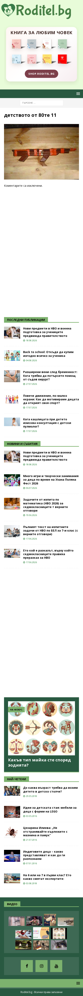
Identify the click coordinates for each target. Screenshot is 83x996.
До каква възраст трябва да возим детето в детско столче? (50, 789)
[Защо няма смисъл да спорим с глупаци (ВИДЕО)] (66, 922)
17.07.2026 (31, 407)
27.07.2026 (31, 383)
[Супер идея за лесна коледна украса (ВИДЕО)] (23, 934)
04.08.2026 (31, 360)
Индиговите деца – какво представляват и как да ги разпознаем (44, 855)
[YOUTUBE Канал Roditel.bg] (56, 966)
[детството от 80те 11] (41, 177)
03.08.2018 (31, 883)
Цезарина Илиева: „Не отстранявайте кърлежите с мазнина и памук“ (45, 831)
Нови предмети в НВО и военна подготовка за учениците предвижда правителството (47, 331)
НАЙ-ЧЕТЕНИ (16, 779)
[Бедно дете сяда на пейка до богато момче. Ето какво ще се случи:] (23, 945)
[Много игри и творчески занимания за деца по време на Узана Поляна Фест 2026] (12, 480)
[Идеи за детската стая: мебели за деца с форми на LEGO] (12, 812)
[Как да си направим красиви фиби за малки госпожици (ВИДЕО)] (59, 945)
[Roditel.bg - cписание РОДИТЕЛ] (41, 16)
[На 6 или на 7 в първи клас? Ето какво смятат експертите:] (12, 878)
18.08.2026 (31, 340)
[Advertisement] (34, 252)
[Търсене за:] (41, 102)
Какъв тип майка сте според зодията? (39, 762)
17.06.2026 (31, 538)
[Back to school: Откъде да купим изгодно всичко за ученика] (12, 355)
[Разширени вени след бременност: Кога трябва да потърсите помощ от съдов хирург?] (12, 376)
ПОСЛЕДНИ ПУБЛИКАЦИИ (26, 320)
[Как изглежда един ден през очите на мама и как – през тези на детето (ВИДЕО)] (16, 921)
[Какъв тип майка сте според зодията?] (41, 728)
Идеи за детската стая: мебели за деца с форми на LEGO (50, 809)
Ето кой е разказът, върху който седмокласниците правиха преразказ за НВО (48, 554)
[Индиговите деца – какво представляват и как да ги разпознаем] (12, 856)
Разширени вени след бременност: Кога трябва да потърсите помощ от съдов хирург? (50, 375)
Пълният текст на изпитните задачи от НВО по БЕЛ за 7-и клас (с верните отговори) (50, 530)
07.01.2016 (31, 863)
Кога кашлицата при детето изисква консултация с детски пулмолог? (47, 422)
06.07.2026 (31, 487)
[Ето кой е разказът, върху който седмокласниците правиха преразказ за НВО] (12, 553)
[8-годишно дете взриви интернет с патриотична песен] (41, 945)
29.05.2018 (31, 796)
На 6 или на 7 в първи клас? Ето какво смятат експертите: (47, 877)
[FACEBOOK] (27, 966)
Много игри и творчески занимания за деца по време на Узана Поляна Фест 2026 (51, 479)
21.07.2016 (31, 839)
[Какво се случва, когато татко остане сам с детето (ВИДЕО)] (50, 920)
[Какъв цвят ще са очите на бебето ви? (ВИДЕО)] (59, 933)
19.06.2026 (31, 515)
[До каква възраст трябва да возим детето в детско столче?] (12, 791)
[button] (77, 93)
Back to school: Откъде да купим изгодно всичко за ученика (48, 353)
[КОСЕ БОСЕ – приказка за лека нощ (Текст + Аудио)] (41, 933)
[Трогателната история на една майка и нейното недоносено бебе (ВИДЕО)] (34, 921)
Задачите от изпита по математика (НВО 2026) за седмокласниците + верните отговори (45, 505)
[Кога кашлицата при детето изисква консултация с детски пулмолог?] (12, 422)
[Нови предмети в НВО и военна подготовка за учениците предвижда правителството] (12, 333)
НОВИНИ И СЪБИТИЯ (22, 444)
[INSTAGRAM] (41, 966)
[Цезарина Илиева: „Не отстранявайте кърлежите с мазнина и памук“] (12, 832)
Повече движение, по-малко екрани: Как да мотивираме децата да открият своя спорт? (51, 399)
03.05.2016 (31, 815)
